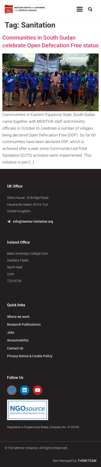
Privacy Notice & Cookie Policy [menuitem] (29, 356)
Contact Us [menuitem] (15, 348)
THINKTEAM (87, 461)
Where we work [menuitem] (18, 317)
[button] (79, 9)
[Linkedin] (24, 390)
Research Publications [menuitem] (24, 324)
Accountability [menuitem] (18, 340)
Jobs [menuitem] (10, 332)
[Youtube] (37, 390)
